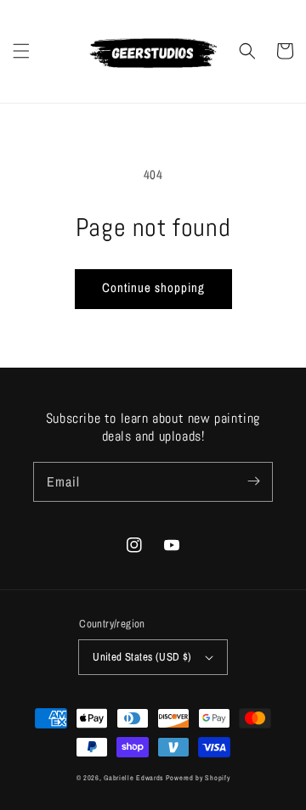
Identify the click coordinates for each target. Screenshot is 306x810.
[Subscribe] (253, 481)
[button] (21, 51)
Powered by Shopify (198, 778)
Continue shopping (153, 287)
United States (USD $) (142, 657)
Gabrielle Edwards (135, 778)
